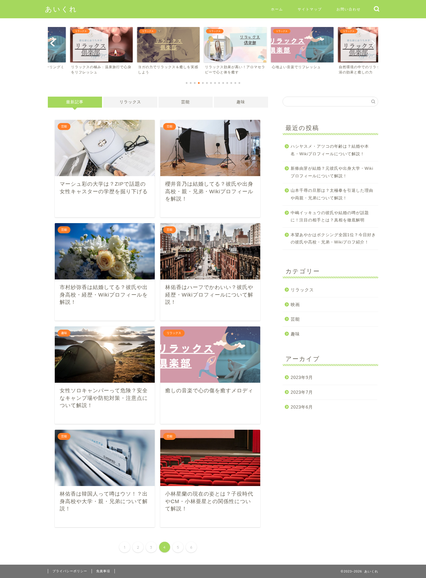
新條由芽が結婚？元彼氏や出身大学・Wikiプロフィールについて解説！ (332, 172)
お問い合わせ (348, 9)
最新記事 (74, 102)
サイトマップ (310, 9)
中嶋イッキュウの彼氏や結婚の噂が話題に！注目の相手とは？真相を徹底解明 (330, 217)
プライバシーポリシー (69, 571)
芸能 (185, 102)
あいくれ (61, 9)
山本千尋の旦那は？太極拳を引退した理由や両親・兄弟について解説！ (332, 194)
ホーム (277, 9)
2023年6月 (302, 406)
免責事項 (103, 571)
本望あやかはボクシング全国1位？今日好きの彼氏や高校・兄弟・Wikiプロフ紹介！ (333, 239)
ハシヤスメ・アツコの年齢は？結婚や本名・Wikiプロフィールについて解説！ (330, 150)
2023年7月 (302, 392)
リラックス (130, 102)
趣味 (240, 102)
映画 (295, 304)
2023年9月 (302, 377)
